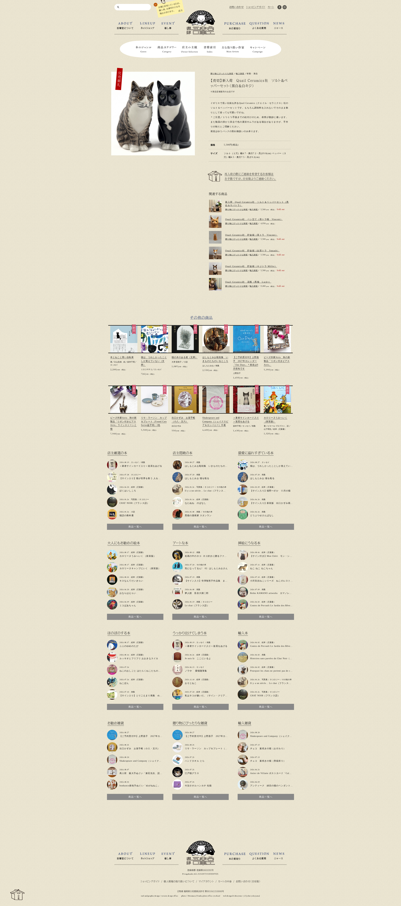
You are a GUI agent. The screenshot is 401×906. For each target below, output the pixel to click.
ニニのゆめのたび (129, 646)
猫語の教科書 (127, 515)
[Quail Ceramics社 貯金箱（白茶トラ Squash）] (215, 253)
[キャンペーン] (258, 49)
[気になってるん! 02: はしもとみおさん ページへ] (177, 571)
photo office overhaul (211, 896)
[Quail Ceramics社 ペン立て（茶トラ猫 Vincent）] (215, 221)
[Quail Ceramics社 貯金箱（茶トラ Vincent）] (215, 237)
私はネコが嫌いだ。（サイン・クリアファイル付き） (213, 695)
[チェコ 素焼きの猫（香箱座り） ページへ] (243, 763)
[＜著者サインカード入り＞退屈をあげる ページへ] (112, 468)
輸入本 (243, 633)
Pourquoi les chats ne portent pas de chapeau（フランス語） (282, 671)
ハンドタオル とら (195, 761)
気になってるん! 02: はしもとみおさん (206, 568)
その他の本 (221, 487)
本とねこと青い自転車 (122, 357)
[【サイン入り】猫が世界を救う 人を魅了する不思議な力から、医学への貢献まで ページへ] (112, 481)
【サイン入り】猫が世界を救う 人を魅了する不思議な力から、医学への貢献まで (163, 478)
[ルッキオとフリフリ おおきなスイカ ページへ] (112, 661)
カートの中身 (225, 881)
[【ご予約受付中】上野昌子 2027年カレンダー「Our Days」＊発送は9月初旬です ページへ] (112, 738)
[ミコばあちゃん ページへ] (112, 608)
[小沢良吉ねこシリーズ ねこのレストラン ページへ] (243, 583)
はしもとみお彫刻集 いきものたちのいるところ (211, 466)
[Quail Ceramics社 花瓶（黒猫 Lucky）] (215, 284)
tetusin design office (169, 896)
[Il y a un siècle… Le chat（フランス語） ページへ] (177, 493)
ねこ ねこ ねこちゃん (261, 568)
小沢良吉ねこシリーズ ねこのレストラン (272, 581)
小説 (186, 362)
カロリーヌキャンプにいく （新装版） (140, 568)
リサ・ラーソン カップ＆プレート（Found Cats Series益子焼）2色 (154, 421)
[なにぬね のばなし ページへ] (177, 505)
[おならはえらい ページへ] (112, 595)
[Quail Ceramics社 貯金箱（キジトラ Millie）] (215, 268)
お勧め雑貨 (115, 723)
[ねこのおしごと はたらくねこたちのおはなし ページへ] (112, 673)
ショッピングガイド (150, 881)
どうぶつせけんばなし (262, 515)
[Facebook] (279, 8)
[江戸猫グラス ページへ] (177, 776)
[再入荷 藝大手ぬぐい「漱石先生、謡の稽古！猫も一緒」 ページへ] (112, 776)
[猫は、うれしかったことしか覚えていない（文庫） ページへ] (243, 468)
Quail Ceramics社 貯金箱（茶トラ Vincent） (251, 235)
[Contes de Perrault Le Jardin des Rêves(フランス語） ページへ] (243, 608)
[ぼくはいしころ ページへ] (112, 493)
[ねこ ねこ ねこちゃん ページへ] (243, 571)
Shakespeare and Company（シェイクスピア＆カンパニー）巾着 (215, 421)
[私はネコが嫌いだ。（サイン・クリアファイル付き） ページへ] (177, 698)
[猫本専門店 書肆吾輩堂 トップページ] (200, 33)
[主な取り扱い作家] (233, 49)
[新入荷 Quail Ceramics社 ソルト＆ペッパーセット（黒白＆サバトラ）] (215, 206)
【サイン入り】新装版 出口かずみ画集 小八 (275, 503)
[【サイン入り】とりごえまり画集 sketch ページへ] (112, 698)
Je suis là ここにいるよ (198, 658)
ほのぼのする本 (118, 633)
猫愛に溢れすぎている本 (256, 453)
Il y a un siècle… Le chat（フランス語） (206, 491)
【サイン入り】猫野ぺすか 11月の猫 (270, 491)
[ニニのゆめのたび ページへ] (112, 648)
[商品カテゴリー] (167, 49)
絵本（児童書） (279, 429)
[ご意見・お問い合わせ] (17, 899)
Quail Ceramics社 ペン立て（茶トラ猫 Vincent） (254, 219)
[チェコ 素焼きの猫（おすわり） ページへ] (243, 751)
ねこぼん (124, 683)
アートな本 (180, 543)
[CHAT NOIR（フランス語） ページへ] (112, 505)
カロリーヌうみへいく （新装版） (138, 556)
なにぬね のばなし (195, 503)
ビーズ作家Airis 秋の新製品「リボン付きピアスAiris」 (277, 361)
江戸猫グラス (192, 773)
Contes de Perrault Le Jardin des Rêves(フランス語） (278, 605)
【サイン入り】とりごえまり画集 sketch (142, 695)
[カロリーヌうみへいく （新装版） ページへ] (112, 558)
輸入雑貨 (240, 74)
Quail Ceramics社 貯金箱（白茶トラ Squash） (252, 250)
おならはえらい (128, 593)
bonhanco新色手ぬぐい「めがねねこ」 (140, 785)
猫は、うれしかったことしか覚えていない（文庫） (154, 361)
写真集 (134, 499)
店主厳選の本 (117, 453)
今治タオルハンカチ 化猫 (198, 785)
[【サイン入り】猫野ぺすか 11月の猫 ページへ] (243, 493)
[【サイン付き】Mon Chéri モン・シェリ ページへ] (243, 558)
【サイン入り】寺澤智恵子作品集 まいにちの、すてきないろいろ (220, 581)
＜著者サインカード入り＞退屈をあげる (141, 466)
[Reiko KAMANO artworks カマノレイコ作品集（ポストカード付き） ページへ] (243, 595)
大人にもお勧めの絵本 (123, 543)
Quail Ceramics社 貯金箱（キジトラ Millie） (251, 266)
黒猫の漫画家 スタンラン (198, 515)
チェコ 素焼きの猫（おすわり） (268, 748)
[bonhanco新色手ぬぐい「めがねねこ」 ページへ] (112, 788)
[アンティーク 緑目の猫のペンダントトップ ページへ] (243, 788)
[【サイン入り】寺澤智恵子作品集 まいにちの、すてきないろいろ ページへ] (177, 583)
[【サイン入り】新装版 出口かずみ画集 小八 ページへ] (243, 505)
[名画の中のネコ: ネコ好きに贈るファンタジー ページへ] (177, 558)
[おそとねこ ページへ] (177, 686)
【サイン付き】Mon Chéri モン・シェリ (272, 556)
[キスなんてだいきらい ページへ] (112, 583)
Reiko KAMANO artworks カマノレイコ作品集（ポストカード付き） (287, 593)
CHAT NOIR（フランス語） (134, 503)
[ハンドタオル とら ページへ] (177, 763)
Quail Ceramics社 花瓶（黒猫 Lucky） (248, 282)
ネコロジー (136, 474)
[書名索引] (210, 49)
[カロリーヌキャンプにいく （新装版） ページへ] (112, 571)
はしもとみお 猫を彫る (197, 478)
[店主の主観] (189, 49)
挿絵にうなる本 (249, 543)
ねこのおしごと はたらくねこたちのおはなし (144, 671)
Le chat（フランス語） (197, 605)
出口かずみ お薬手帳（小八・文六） (140, 748)
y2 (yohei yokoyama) (252, 896)
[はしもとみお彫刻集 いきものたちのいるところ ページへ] (177, 468)
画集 (217, 366)
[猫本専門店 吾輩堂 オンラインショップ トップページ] (200, 864)
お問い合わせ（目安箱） (248, 881)
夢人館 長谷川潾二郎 (196, 593)
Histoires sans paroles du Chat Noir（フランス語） (277, 658)
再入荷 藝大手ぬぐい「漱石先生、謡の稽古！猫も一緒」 (150, 773)
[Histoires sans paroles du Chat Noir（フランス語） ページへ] (243, 661)
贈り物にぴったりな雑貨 (222, 74)
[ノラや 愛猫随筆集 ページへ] (177, 673)
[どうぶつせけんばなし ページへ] (243, 518)
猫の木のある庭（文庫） (185, 357)
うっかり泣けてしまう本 (190, 633)
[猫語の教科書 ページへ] (112, 518)
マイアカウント (206, 881)
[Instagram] (285, 8)
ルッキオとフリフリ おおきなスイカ (139, 658)
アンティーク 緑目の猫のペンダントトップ (273, 785)
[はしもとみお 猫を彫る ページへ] (177, 481)
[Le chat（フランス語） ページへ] (177, 608)
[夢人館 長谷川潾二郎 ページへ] (177, 595)
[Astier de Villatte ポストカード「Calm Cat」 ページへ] (243, 776)
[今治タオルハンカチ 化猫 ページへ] (177, 788)
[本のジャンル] (143, 49)
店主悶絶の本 (183, 453)
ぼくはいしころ (128, 491)
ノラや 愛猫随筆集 (196, 671)
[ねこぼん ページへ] (112, 686)
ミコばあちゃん (128, 605)
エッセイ (114, 365)
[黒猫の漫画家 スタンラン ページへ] (177, 518)
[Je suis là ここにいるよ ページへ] (177, 661)
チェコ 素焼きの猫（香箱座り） (268, 761)
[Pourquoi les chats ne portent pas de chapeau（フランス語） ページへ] (243, 673)
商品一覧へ (135, 526)
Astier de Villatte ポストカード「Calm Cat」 (274, 773)
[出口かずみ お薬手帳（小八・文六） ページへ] (112, 751)
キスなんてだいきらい (131, 581)
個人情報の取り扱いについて (179, 881)
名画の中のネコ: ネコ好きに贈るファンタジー (209, 556)
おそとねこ (191, 683)
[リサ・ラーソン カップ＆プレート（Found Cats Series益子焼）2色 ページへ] (177, 751)
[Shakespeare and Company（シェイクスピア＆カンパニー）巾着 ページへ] (112, 763)
